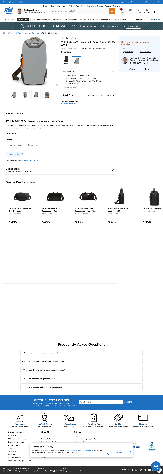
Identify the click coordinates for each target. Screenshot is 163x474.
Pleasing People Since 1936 (13, 2)
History (43, 436)
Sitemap (29, 471)
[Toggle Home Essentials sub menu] (110, 19)
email (158, 19)
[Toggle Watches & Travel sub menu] (126, 19)
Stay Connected (124, 470)
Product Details (145, 52)
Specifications (128, 52)
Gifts (58, 6)
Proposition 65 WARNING (31, 160)
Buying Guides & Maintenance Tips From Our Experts (140, 2)
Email (146, 63)
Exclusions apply (69, 405)
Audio (87, 19)
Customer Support (16, 432)
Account (77, 436)
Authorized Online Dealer (50, 442)
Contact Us (12, 436)
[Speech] (106, 11)
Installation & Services (95, 6)
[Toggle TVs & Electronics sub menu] (78, 19)
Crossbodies (36, 33)
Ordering (78, 432)
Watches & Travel (15, 33)
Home (103, 19)
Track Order (80, 6)
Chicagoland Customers (17, 439)
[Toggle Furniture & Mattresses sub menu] (51, 19)
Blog (52, 6)
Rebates (108, 6)
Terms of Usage (73, 450)
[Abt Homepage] (9, 11)
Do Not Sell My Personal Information (69, 471)
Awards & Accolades (48, 439)
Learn (65, 6)
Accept (119, 452)
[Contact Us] (125, 63)
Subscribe (128, 402)
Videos (71, 6)
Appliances (57, 19)
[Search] (112, 11)
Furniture (41, 19)
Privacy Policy (20, 471)
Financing (116, 6)
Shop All (11, 19)
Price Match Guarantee (82, 442)
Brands (45, 6)
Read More (14, 154)
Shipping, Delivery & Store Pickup (86, 439)
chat (151, 19)
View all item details (70, 88)
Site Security (38, 471)
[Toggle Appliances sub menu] (62, 19)
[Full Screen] (56, 84)
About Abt (45, 432)
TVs (70, 19)
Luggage (27, 33)
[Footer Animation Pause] (159, 470)
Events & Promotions (16, 442)
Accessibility (49, 471)
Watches (119, 19)
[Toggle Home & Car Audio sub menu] (95, 19)
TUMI (75, 103)
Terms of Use (8, 471)
